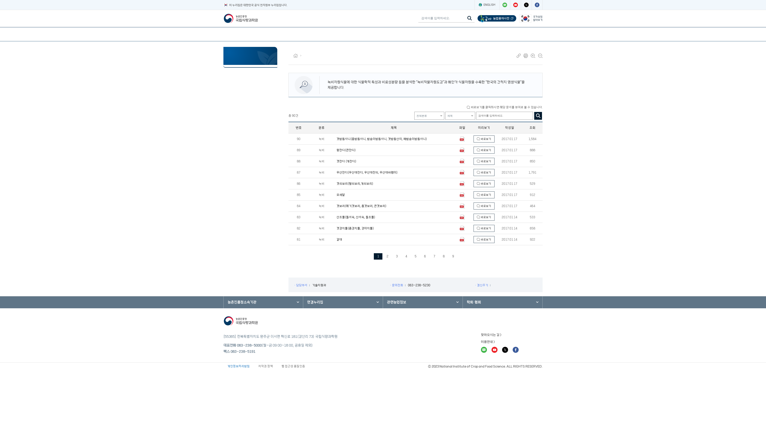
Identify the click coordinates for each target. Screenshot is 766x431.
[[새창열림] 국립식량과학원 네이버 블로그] (504, 5)
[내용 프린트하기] (526, 56)
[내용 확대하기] (533, 56)
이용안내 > (488, 342)
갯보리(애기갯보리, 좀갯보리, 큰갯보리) (362, 206)
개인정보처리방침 (238, 366)
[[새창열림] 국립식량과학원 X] (526, 5)
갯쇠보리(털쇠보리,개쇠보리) (355, 183)
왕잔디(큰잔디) (346, 150)
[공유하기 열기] (519, 56)
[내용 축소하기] (540, 56)
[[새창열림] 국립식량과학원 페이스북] (537, 5)
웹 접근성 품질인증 (293, 366)
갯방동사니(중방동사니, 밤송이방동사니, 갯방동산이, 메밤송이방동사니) (382, 139)
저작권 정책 (265, 366)
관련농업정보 (396, 302)
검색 (538, 116)
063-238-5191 (243, 352)
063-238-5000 (249, 345)
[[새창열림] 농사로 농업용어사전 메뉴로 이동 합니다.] (497, 18)
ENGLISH (489, 4)
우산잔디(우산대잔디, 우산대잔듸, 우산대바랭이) (367, 172)
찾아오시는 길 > (491, 335)
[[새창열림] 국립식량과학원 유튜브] (515, 5)
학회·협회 (474, 302)
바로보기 (485, 139)
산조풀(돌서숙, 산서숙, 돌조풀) (356, 217)
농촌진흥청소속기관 (242, 302)
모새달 (341, 195)
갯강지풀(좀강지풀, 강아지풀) (355, 228)
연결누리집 (315, 302)
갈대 (339, 239)
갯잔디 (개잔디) (346, 161)
